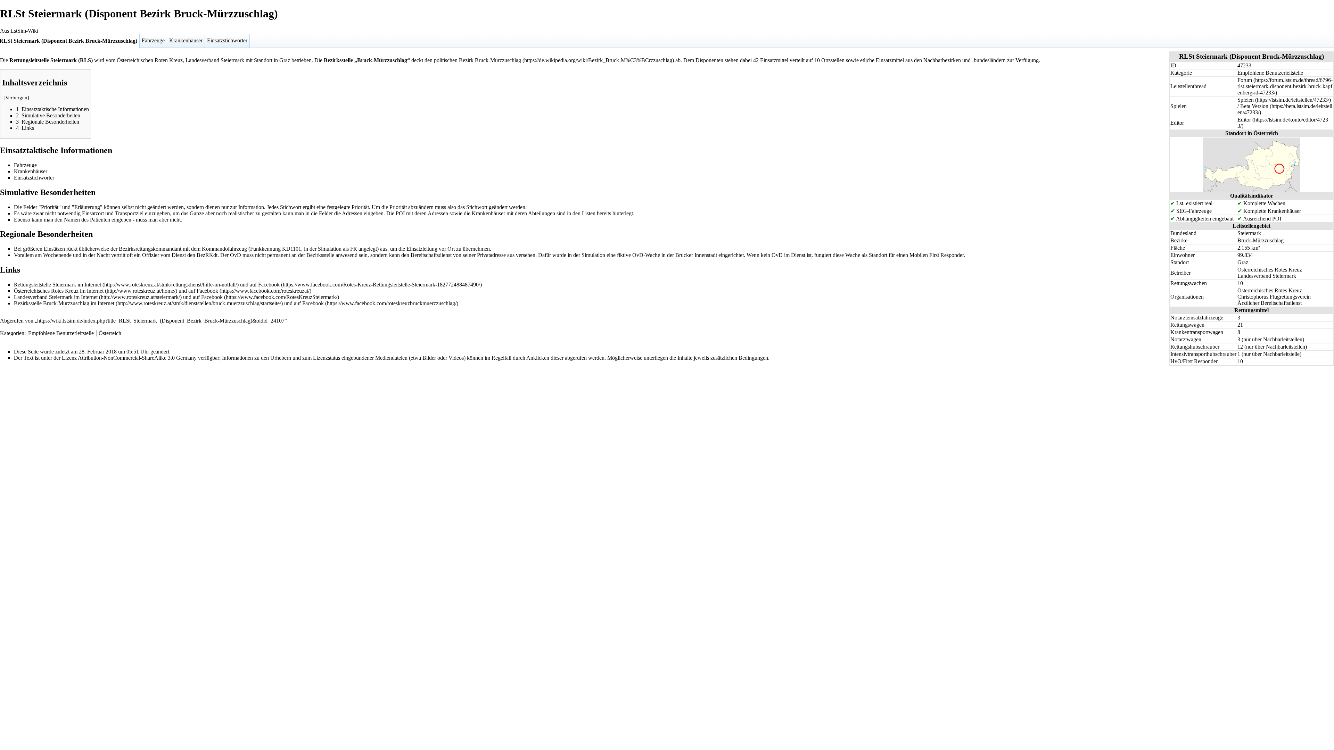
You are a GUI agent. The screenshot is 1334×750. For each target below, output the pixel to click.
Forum (1244, 80)
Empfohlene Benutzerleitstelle (61, 333)
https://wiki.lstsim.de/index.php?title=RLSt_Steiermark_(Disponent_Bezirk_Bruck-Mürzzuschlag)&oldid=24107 (161, 321)
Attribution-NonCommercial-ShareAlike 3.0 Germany (137, 358)
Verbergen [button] (16, 97)
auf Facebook (265, 285)
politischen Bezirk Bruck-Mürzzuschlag (477, 60)
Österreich (110, 333)
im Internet (89, 285)
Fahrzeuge (153, 40)
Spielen (1245, 100)
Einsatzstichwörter (227, 40)
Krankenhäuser (186, 40)
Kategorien (12, 333)
